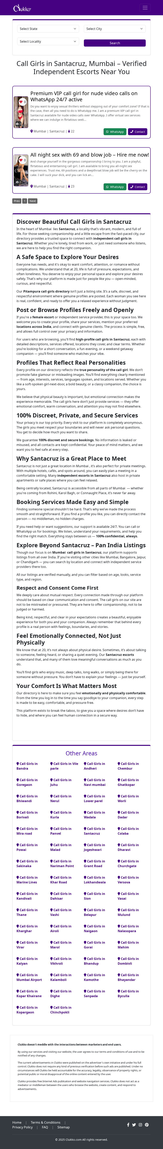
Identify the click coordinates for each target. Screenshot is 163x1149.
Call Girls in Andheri (94, 766)
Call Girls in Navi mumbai (95, 782)
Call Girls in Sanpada (94, 993)
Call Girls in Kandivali (27, 896)
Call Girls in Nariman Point (62, 863)
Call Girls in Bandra (27, 766)
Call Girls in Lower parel (94, 798)
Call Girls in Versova (128, 879)
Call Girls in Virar (27, 944)
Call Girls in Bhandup (94, 961)
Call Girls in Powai (27, 847)
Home (16, 1122)
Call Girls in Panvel (61, 831)
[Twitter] (134, 1124)
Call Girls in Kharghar (27, 928)
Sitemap (63, 1127)
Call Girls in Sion (94, 896)
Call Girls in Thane (27, 912)
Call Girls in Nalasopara (128, 928)
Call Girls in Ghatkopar (128, 782)
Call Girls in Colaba (128, 831)
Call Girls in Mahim (128, 944)
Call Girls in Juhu (61, 782)
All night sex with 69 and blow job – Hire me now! (89, 154)
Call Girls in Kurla (61, 814)
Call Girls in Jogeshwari (94, 847)
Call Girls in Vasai (128, 896)
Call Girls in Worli (128, 798)
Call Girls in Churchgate (128, 863)
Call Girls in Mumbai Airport (29, 977)
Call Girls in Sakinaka (27, 863)
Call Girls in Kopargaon (27, 1009)
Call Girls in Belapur (94, 912)
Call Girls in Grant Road (94, 863)
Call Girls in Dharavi (128, 847)
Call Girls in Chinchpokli (61, 1009)
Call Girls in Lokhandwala (95, 879)
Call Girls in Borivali (27, 814)
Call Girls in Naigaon (94, 928)
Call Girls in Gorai (94, 944)
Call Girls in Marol (61, 944)
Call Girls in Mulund (128, 912)
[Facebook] (128, 1124)
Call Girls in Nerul (61, 798)
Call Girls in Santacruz (94, 831)
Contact (140, 132)
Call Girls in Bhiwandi (27, 798)
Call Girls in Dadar (128, 814)
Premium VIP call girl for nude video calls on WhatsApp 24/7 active (84, 96)
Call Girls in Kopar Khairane (29, 993)
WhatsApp (117, 132)
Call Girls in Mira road (27, 831)
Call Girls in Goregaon (27, 782)
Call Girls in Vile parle (64, 766)
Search (115, 43)
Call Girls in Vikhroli (61, 961)
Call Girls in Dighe (61, 993)
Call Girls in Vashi (61, 912)
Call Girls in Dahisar (61, 896)
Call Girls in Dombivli (128, 961)
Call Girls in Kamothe (94, 977)
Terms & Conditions (45, 1122)
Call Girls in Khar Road (61, 879)
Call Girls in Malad (61, 847)
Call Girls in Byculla (128, 993)
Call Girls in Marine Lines (27, 879)
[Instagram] (140, 1124)
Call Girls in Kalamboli (61, 977)
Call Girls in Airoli (61, 928)
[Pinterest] (147, 1124)
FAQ (45, 1127)
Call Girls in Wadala (94, 814)
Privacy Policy (22, 1127)
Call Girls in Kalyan (27, 961)
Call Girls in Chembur (128, 766)
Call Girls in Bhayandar (128, 977)
